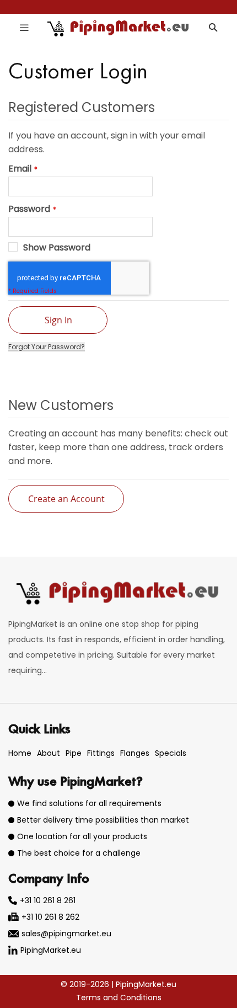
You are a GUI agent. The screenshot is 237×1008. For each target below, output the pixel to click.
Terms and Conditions (118, 997)
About (48, 753)
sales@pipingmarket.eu (66, 933)
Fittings (101, 753)
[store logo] (118, 27)
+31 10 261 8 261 (48, 900)
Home (19, 753)
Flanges (134, 753)
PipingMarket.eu (50, 950)
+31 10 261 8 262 (50, 916)
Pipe (74, 753)
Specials (170, 753)
